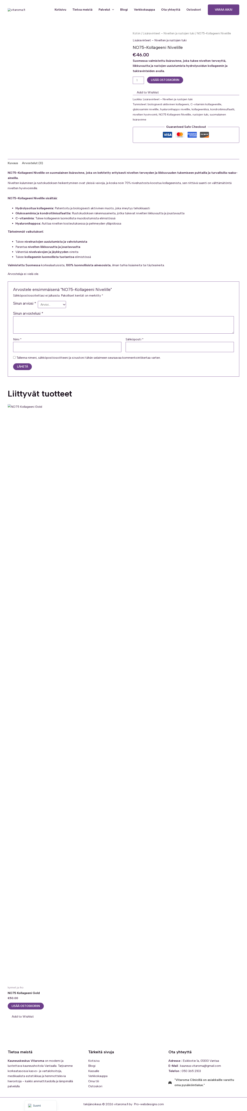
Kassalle (93, 1071)
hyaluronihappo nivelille (175, 109)
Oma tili (93, 1081)
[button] (112, 9)
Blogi (124, 9)
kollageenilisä (200, 109)
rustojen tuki (200, 114)
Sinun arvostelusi (28, 313)
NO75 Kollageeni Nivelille (175, 114)
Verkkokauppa (144, 9)
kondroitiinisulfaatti (222, 109)
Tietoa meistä (82, 9)
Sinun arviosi (24, 303)
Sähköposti (135, 339)
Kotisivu (60, 9)
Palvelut (104, 9)
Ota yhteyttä (170, 9)
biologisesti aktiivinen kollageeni (168, 104)
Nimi (17, 339)
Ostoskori (193, 9)
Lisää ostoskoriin (165, 80)
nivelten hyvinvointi (145, 114)
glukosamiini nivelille (146, 109)
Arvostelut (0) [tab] (32, 163)
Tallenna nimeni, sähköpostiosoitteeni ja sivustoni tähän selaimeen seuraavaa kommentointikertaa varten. (88, 357)
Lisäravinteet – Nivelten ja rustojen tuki (169, 33)
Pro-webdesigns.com (149, 1104)
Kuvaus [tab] (13, 163)
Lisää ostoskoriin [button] (26, 1006)
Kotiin (136, 33)
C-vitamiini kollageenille (205, 104)
